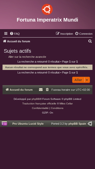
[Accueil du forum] (47, 8)
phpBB (36, 99)
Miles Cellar (66, 103)
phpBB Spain (77, 123)
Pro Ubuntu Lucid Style (28, 123)
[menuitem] (15, 34)
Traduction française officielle (39, 103)
